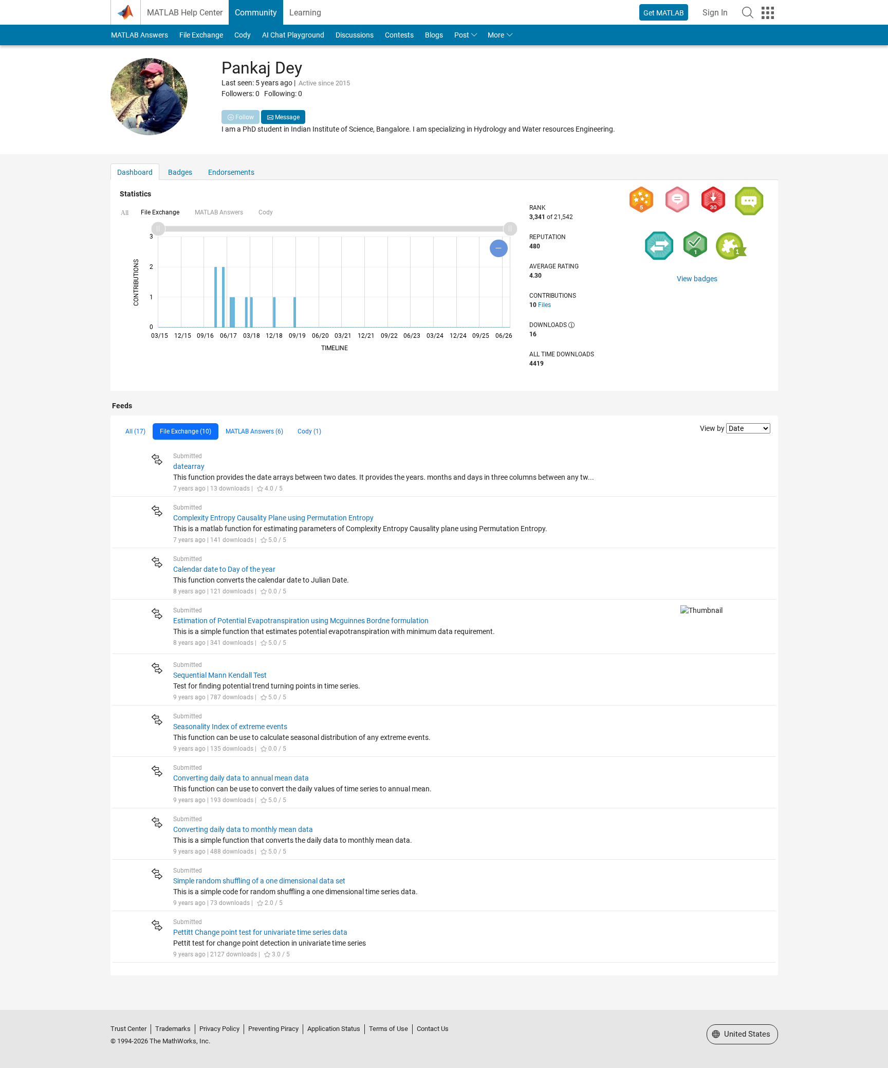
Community (256, 12)
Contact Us (433, 1029)
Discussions (355, 35)
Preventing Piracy (273, 1029)
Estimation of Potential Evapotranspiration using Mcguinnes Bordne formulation (301, 621)
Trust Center (128, 1029)
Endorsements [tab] (231, 172)
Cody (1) (309, 431)
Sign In (715, 12)
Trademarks (173, 1029)
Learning (305, 12)
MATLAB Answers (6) (254, 431)
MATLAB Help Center (185, 12)
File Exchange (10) (185, 431)
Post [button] (461, 35)
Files (544, 305)
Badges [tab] (180, 172)
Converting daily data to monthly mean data (243, 829)
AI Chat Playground (293, 35)
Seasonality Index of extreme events (230, 726)
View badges (697, 279)
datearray (189, 466)
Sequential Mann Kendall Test (220, 675)
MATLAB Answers (139, 35)
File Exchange (201, 35)
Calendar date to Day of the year (224, 569)
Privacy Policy (219, 1029)
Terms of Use (388, 1029)
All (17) (135, 431)
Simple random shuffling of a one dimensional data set (259, 881)
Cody (242, 35)
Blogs (434, 35)
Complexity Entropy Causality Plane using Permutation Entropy (273, 518)
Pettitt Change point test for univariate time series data (260, 932)
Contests (399, 35)
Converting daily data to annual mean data (241, 778)
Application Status (333, 1029)
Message (286, 117)
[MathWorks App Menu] (768, 13)
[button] (747, 12)
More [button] (496, 35)
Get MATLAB (663, 13)
